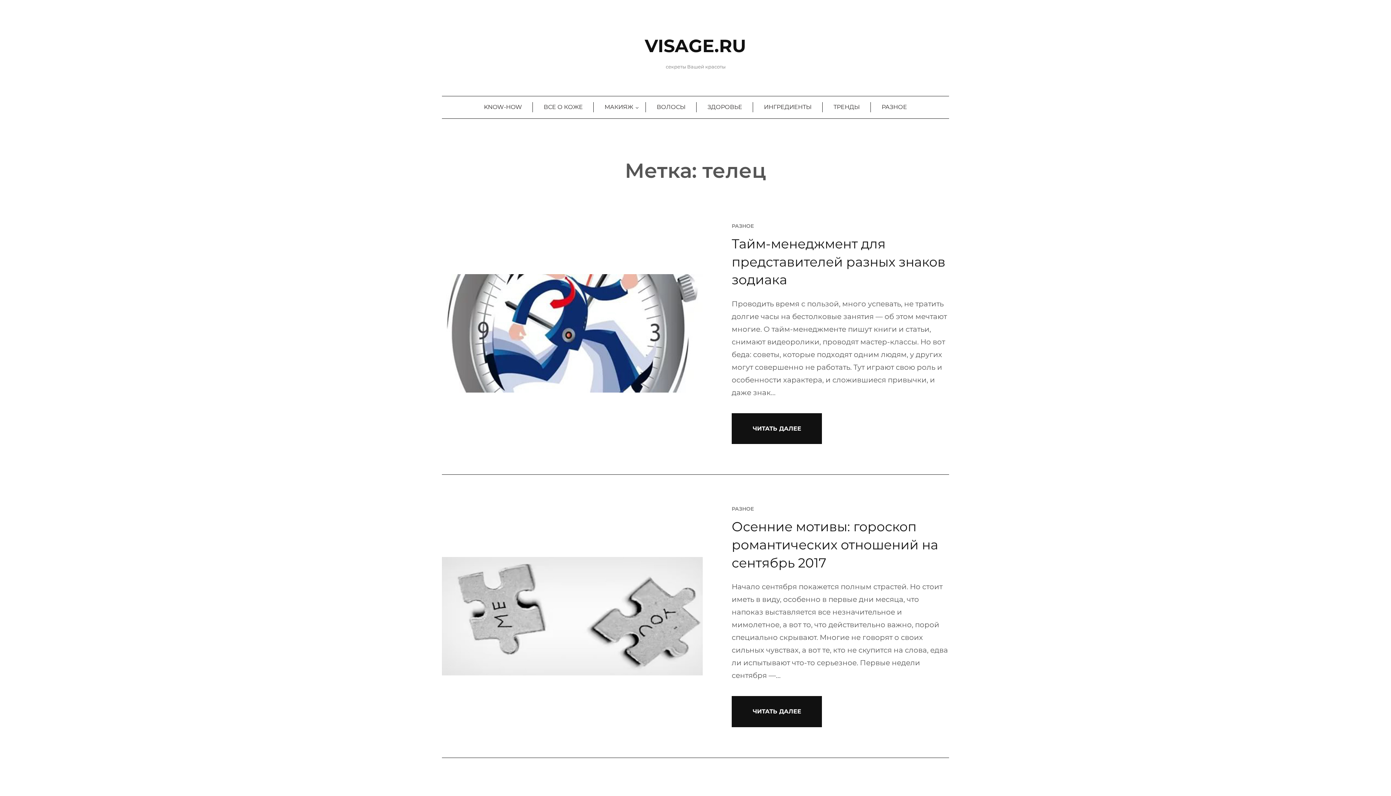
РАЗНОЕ (743, 226)
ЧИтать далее (777, 428)
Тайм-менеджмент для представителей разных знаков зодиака (838, 262)
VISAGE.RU (695, 45)
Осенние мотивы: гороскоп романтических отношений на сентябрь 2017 (835, 544)
